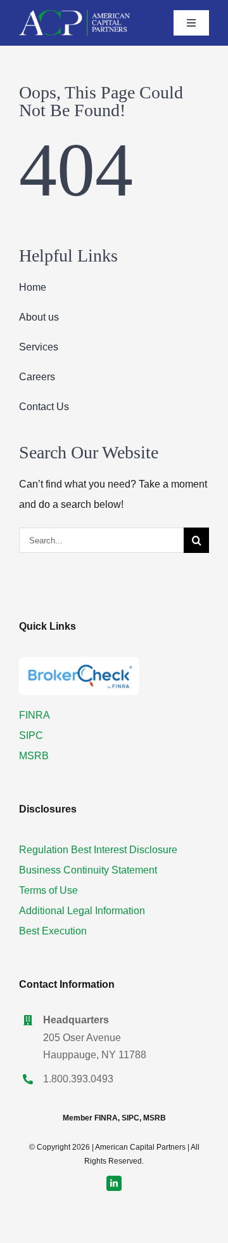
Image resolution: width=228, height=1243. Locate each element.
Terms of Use (48, 890)
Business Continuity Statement (88, 870)
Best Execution (53, 931)
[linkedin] (114, 1183)
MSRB (34, 755)
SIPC (31, 735)
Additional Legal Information (82, 910)
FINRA (34, 715)
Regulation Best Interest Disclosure (98, 849)
